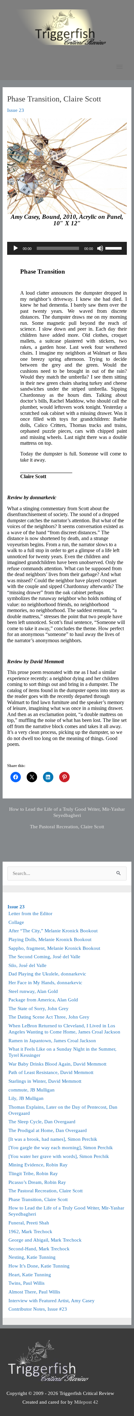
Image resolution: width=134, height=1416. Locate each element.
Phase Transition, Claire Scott (38, 1199)
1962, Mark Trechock (30, 1231)
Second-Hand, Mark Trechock (39, 1248)
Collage (16, 922)
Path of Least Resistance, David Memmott (50, 1072)
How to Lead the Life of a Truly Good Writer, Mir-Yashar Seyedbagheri (67, 812)
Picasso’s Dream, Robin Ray (37, 1182)
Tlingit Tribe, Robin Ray (33, 1173)
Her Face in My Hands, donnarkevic (45, 982)
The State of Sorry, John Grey (38, 1008)
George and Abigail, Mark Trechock (45, 1240)
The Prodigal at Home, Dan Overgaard (47, 1130)
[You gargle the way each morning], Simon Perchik (60, 1147)
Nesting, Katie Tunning (32, 1257)
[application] (67, 248)
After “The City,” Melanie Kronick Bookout (53, 930)
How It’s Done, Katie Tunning (39, 1265)
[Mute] (100, 248)
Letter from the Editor (30, 913)
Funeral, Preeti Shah (28, 1222)
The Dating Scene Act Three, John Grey (48, 1017)
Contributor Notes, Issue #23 (37, 1309)
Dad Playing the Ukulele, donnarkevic (47, 973)
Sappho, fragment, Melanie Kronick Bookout (54, 948)
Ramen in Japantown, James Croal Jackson (52, 1040)
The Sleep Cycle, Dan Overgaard (41, 1121)
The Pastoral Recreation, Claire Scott (67, 826)
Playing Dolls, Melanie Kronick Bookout (49, 939)
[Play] (15, 248)
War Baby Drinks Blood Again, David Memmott (57, 1064)
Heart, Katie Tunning (29, 1274)
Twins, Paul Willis (26, 1283)
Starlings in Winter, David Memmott (44, 1081)
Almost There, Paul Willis (34, 1291)
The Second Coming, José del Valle (44, 956)
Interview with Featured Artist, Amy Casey (51, 1300)
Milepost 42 (86, 1402)
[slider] (114, 248)
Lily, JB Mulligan (26, 1098)
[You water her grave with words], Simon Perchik (58, 1156)
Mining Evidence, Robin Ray (38, 1164)
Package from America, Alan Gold (43, 999)
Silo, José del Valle (27, 965)
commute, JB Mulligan (31, 1089)
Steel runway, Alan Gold (33, 991)
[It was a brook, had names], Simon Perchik (52, 1139)
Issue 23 (15, 110)
